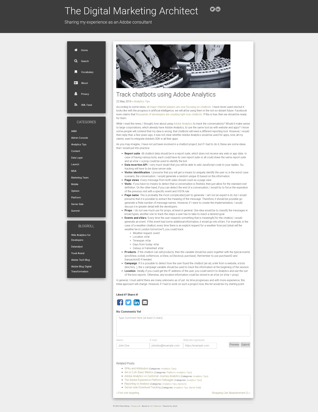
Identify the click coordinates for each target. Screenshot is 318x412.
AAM (74, 131)
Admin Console (79, 137)
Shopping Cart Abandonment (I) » (231, 392)
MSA (73, 171)
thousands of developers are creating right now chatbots (169, 114)
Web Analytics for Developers (81, 237)
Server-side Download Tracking (143, 387)
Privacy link (135, 406)
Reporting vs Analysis (137, 383)
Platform (76, 197)
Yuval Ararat (77, 253)
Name (119, 340)
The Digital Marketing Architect (131, 11)
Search (84, 61)
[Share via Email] (145, 303)
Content (75, 151)
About (84, 83)
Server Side (77, 204)
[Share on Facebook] (120, 303)
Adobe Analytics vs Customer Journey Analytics (152, 376)
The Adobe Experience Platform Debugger (149, 379)
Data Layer (77, 157)
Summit (75, 210)
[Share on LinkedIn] (137, 303)
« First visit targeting (127, 392)
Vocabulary (86, 72)
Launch (75, 164)
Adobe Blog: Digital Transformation (81, 269)
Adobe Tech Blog (80, 259)
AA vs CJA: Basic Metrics (139, 372)
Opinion (75, 190)
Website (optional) (194, 340)
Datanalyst (77, 246)
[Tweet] (128, 303)
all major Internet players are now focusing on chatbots (179, 106)
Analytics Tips (78, 144)
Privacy (84, 94)
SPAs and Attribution (136, 368)
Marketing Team (80, 177)
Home (84, 50)
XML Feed (86, 104)
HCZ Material (155, 406)
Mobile (74, 184)
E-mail (153, 340)
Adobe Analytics (183, 123)
